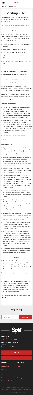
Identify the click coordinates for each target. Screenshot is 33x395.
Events (3, 369)
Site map (19, 378)
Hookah (3, 378)
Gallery (19, 366)
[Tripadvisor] (15, 339)
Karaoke (4, 372)
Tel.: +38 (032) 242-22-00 (9, 343)
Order (16, 352)
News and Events (6, 381)
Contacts (19, 375)
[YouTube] (9, 339)
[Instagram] (12, 339)
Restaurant (5, 366)
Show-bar (4, 375)
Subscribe (25, 317)
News (18, 369)
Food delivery (16, 358)
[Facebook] (2, 339)
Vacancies (20, 372)
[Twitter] (6, 339)
